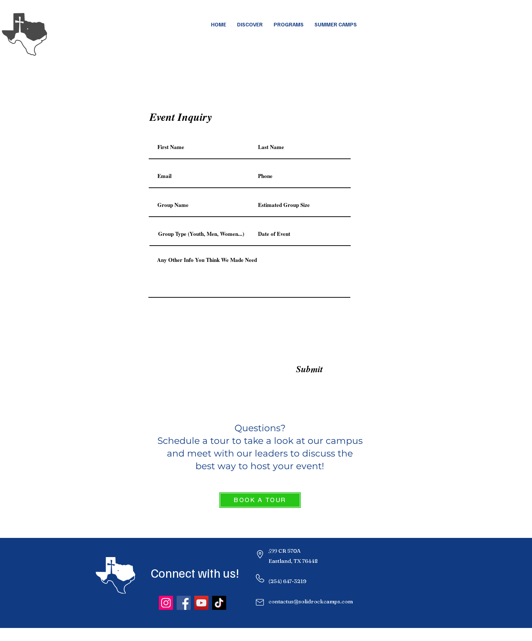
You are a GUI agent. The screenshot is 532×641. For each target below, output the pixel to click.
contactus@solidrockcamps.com (311, 601)
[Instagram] (166, 603)
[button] (335, 24)
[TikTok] (219, 603)
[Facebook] (184, 603)
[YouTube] (201, 603)
